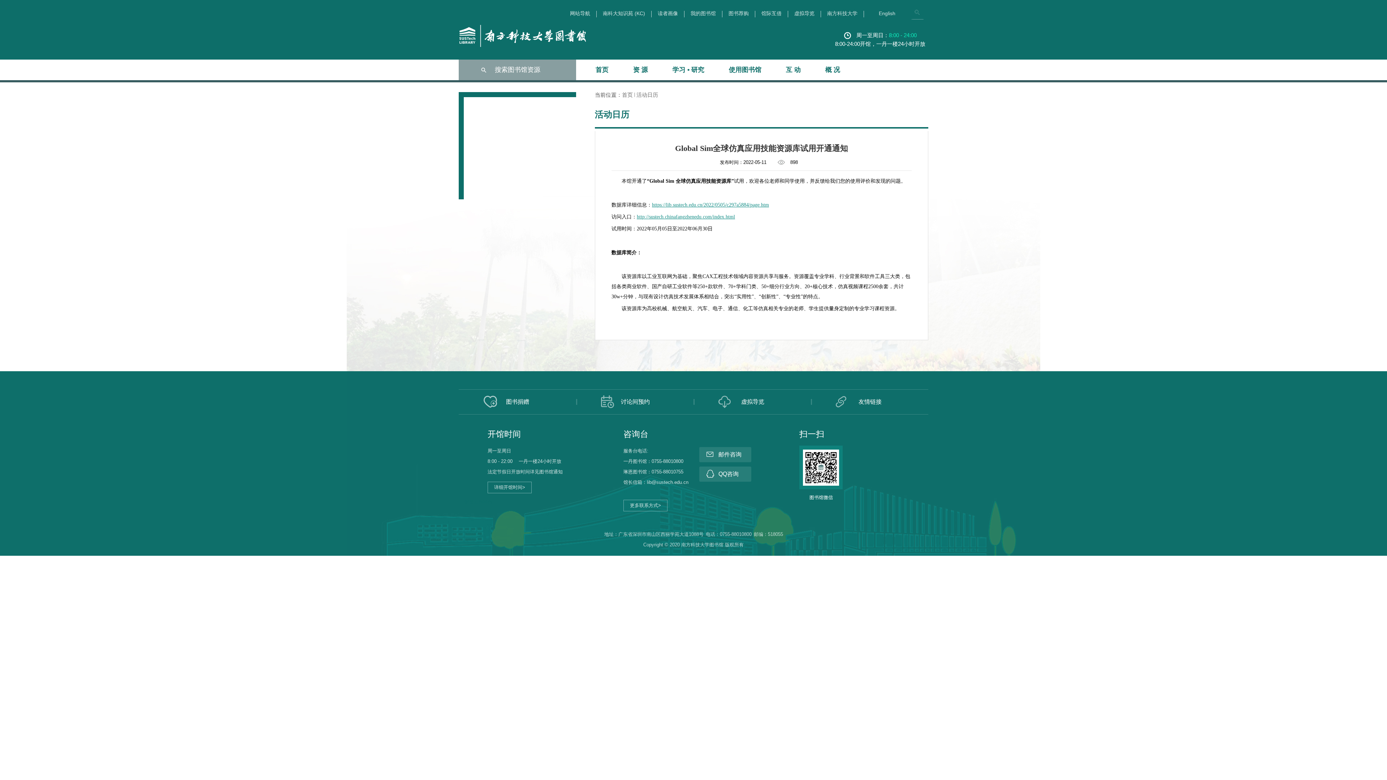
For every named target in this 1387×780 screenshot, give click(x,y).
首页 (602, 69)
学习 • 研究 (688, 69)
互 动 (793, 69)
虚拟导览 (804, 13)
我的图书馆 (703, 13)
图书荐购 (739, 13)
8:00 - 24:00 (903, 35)
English (887, 13)
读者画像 (668, 13)
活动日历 (647, 95)
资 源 (640, 69)
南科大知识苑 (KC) (624, 13)
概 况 (832, 69)
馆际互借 (771, 13)
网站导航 (580, 13)
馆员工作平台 (478, 502)
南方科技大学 (842, 13)
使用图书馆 (745, 69)
